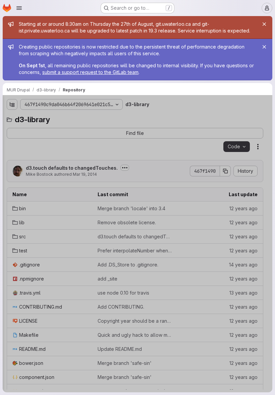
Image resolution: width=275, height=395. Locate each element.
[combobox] (55, 117)
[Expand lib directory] (12, 140)
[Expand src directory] (12, 151)
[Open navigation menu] (19, 8)
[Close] (264, 24)
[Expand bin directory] (12, 130)
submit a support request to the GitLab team (90, 72)
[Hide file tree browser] (12, 104)
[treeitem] (55, 129)
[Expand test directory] (12, 162)
